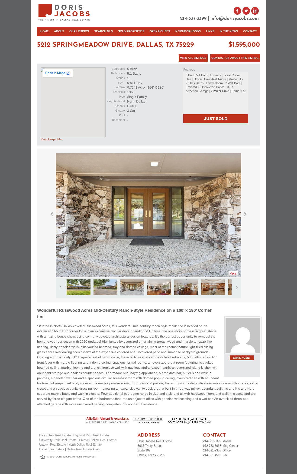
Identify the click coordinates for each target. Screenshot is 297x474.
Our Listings (79, 31)
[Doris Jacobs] (64, 20)
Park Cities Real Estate (55, 435)
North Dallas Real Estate (85, 444)
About (59, 31)
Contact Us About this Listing (234, 58)
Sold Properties (131, 31)
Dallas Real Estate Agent (83, 449)
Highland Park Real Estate (91, 435)
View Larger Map (52, 139)
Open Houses (160, 31)
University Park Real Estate (58, 440)
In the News (229, 31)
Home (44, 31)
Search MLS (103, 31)
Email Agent (242, 357)
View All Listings (193, 58)
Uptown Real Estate (52, 444)
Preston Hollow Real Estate (97, 440)
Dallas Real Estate (51, 449)
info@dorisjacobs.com (234, 18)
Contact (250, 31)
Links (210, 31)
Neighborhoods (188, 31)
